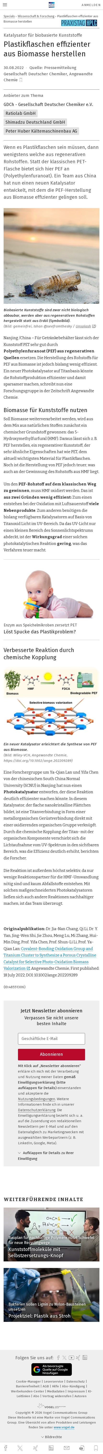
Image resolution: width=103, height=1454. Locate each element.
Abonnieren (51, 1054)
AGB (46, 1386)
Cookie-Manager (29, 1381)
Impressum (77, 1391)
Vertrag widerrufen (57, 1396)
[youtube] (70, 1358)
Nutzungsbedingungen (36, 1099)
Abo (36, 1396)
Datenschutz (76, 1381)
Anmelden (91, 5)
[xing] (36, 1448)
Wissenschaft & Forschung (36, 16)
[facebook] (6, 1448)
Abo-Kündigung (74, 1386)
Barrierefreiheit (28, 1386)
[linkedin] (51, 1448)
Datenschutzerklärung (36, 1110)
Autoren (80, 1396)
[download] (82, 1448)
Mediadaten (56, 1391)
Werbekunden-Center (28, 1391)
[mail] (67, 1448)
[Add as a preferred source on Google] (51, 1369)
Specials (9, 16)
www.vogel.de (64, 1427)
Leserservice (54, 1381)
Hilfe (56, 1386)
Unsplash (83, 326)
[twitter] (20, 1448)
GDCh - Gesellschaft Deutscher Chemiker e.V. (48, 104)
